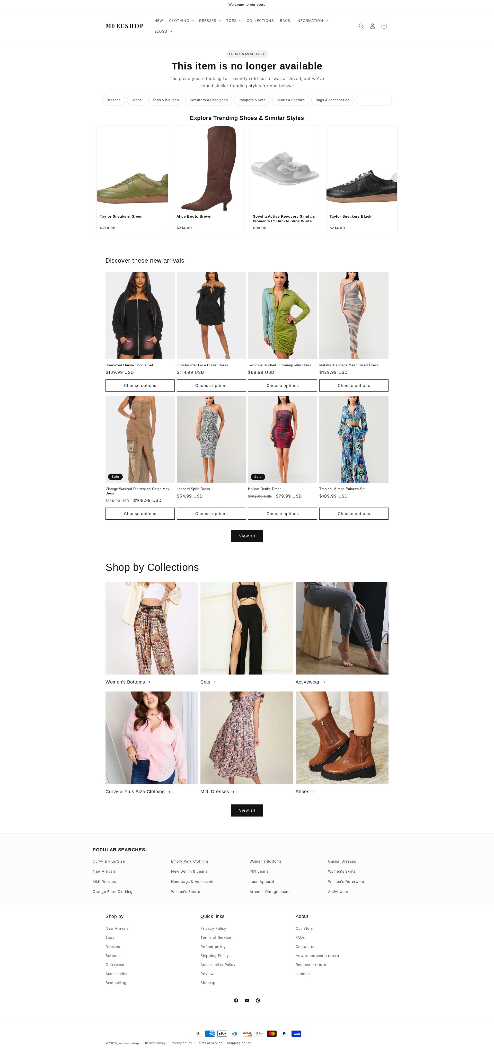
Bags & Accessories (333, 100)
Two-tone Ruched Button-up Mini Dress (280, 365)
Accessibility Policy (217, 964)
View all (247, 536)
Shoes (303, 791)
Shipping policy (239, 1043)
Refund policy (213, 946)
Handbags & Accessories (193, 881)
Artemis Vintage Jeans (270, 891)
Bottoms (112, 955)
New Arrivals (104, 871)
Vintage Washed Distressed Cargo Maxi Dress (138, 491)
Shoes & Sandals (291, 100)
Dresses (114, 100)
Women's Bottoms (125, 682)
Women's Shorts (185, 891)
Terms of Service (215, 937)
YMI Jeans (259, 871)
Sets (205, 682)
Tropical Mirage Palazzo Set (342, 489)
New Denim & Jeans (189, 871)
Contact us (305, 946)
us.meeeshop (129, 1043)
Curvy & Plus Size (109, 861)
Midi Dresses (214, 791)
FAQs (300, 937)
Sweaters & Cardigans (209, 100)
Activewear (308, 682)
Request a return (311, 964)
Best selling (115, 982)
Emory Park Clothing (189, 861)
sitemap (303, 973)
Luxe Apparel (262, 881)
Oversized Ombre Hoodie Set (129, 365)
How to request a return (317, 955)
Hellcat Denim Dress (264, 489)
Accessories (116, 973)
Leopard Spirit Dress (193, 489)
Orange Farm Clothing (113, 891)
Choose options (140, 385)
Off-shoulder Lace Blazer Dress (202, 365)
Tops (109, 937)
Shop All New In (373, 100)
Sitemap (207, 982)
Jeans (136, 100)
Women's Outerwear (346, 881)
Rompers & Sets (252, 100)
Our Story (304, 928)
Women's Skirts (342, 871)
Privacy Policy (213, 928)
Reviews (207, 973)
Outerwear (115, 964)
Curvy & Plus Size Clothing (135, 791)
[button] (181, 20)
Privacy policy (181, 1043)
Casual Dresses (342, 861)
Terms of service (209, 1043)
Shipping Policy (214, 955)
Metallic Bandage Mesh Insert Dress (349, 365)
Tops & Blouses (166, 100)
